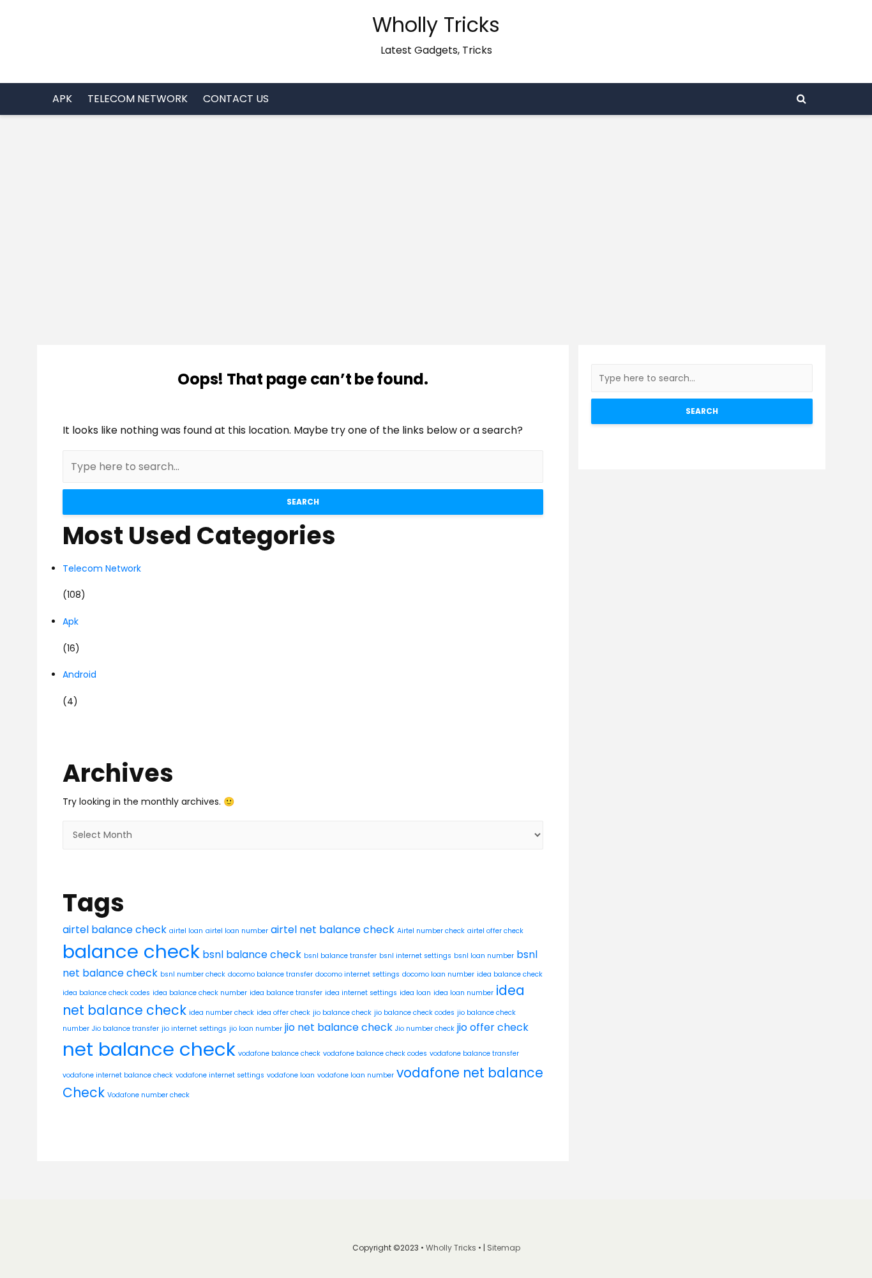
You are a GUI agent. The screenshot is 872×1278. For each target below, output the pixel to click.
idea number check (221, 1012)
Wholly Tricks (436, 24)
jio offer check (493, 1027)
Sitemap (503, 1247)
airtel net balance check (333, 929)
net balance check (149, 1049)
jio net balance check (339, 1027)
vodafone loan (291, 1075)
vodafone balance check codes (375, 1053)
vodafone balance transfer (474, 1053)
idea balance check (510, 974)
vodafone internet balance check (118, 1075)
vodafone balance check (279, 1053)
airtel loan (186, 931)
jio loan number (255, 1028)
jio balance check (342, 1012)
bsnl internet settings (415, 956)
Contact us (236, 98)
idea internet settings (361, 993)
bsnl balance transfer (340, 956)
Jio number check (425, 1028)
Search (303, 501)
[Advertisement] (436, 210)
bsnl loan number (484, 956)
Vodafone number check (148, 1095)
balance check (131, 951)
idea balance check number (200, 993)
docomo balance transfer (270, 974)
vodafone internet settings (220, 1075)
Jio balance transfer (125, 1028)
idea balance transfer (286, 993)
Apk (62, 98)
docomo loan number (438, 974)
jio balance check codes (414, 1012)
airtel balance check (115, 929)
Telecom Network (137, 98)
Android (79, 674)
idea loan (415, 993)
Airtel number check (431, 931)
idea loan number (463, 993)
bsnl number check (192, 974)
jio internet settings (194, 1028)
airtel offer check (495, 931)
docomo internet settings (357, 974)
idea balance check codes (106, 993)
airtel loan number (237, 931)
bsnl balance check (251, 954)
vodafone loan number (355, 1075)
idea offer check (283, 1012)
